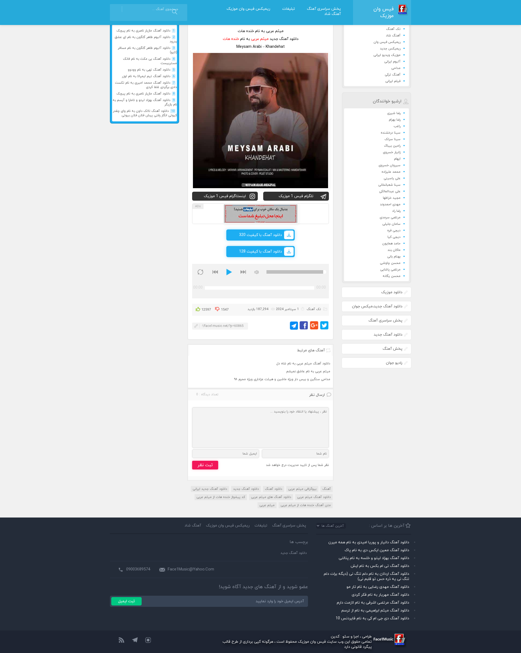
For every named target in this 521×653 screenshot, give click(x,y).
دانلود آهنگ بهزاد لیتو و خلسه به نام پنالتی (374, 558)
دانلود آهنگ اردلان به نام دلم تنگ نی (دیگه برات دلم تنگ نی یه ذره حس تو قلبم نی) (366, 576)
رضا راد (396, 211)
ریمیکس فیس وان (387, 42)
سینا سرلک (393, 139)
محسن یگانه (392, 276)
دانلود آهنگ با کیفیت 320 (260, 235)
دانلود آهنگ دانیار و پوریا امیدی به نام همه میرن (368, 542)
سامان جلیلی (391, 224)
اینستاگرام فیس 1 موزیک (225, 196)
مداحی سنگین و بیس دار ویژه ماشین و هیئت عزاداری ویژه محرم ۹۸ (282, 379)
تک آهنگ (393, 29)
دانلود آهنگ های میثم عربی (271, 497)
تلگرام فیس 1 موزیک (296, 196)
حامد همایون (391, 243)
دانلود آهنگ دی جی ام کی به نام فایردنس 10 (372, 618)
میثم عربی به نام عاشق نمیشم (308, 371)
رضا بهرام (395, 120)
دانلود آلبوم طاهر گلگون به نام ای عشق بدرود (146, 39)
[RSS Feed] (121, 640)
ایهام (397, 159)
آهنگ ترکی (393, 74)
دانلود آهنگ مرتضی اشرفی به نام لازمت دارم (373, 602)
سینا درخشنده (391, 133)
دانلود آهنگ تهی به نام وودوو (151, 70)
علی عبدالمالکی (390, 191)
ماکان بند (394, 250)
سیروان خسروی (390, 165)
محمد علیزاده (391, 172)
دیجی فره (394, 230)
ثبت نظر (205, 465)
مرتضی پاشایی (390, 269)
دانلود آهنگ (273, 489)
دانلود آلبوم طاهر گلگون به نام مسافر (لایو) (147, 50)
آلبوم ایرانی (392, 61)
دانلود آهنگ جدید (246, 489)
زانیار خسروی (392, 152)
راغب (397, 126)
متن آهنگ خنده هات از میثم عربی (306, 505)
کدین (335, 636)
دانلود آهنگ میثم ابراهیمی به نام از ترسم (375, 610)
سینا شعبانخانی (389, 185)
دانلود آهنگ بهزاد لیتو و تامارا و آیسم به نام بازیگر (145, 102)
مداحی (396, 68)
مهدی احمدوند (390, 204)
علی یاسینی (392, 178)
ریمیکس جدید (390, 48)
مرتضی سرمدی (390, 217)
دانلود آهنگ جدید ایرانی (210, 489)
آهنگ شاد (332, 14)
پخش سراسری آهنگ (324, 8)
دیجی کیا (394, 237)
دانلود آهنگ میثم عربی (314, 497)
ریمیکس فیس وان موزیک (248, 8)
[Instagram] (148, 640)
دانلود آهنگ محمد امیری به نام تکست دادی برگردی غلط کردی (146, 85)
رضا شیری (394, 113)
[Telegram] (134, 640)
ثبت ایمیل (126, 601)
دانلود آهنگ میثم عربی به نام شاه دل (303, 363)
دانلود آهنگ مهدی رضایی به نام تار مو (378, 586)
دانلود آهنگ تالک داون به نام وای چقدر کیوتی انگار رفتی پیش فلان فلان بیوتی (145, 113)
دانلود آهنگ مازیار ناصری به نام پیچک (145, 31)
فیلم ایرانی (393, 81)
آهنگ (326, 489)
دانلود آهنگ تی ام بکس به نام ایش (380, 566)
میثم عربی (267, 505)
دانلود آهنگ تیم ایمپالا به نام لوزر (148, 76)
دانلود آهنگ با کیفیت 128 (260, 251)
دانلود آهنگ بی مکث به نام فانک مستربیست (150, 61)
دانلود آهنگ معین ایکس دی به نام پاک (377, 550)
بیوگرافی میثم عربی (302, 489)
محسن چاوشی (390, 263)
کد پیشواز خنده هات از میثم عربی (220, 497)
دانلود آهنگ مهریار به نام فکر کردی (380, 594)
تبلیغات (288, 8)
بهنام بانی (394, 256)
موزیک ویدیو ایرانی (387, 55)
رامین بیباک (392, 146)
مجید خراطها (392, 198)
